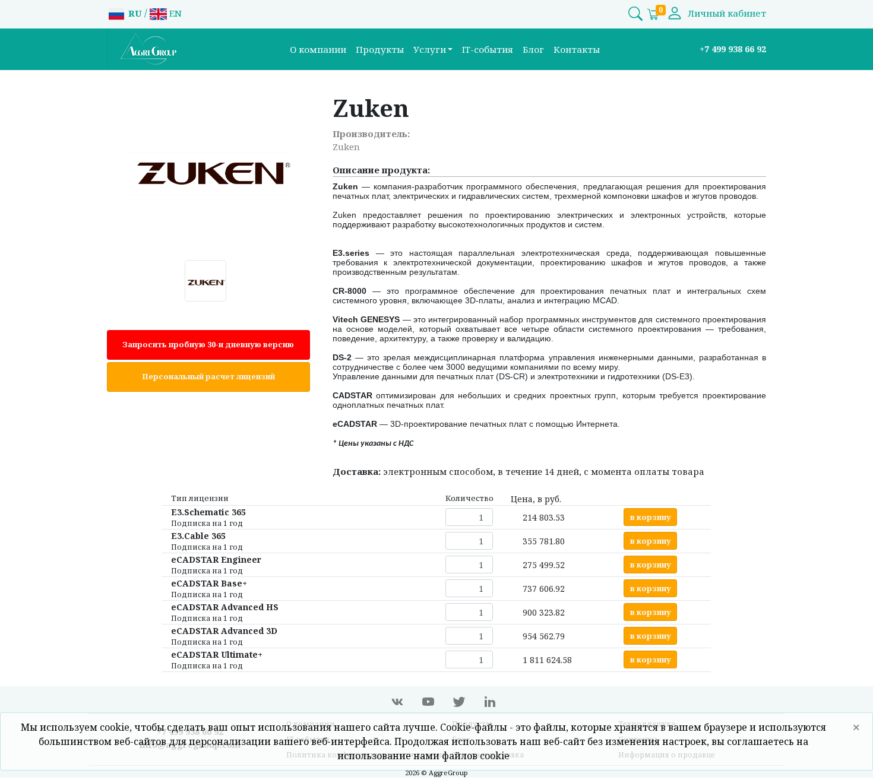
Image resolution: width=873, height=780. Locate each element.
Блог (533, 49)
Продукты (380, 49)
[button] (433, 49)
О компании (318, 49)
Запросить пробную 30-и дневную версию (208, 344)
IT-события (487, 49)
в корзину (650, 517)
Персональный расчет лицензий (208, 376)
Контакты (576, 49)
